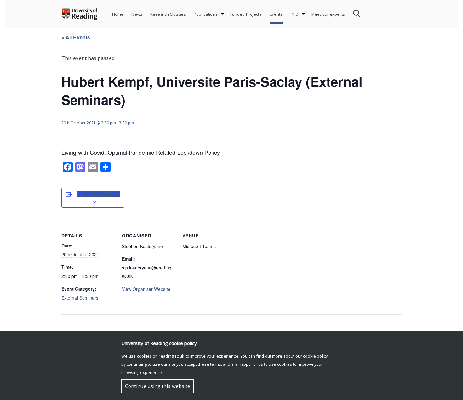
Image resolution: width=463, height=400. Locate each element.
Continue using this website (157, 386)
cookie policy (315, 356)
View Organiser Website (146, 289)
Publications (206, 14)
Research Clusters (168, 14)
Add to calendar (98, 194)
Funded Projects (246, 14)
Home (118, 14)
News (136, 14)
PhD (295, 14)
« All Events (75, 37)
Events (276, 14)
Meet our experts (328, 14)
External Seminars (79, 298)
